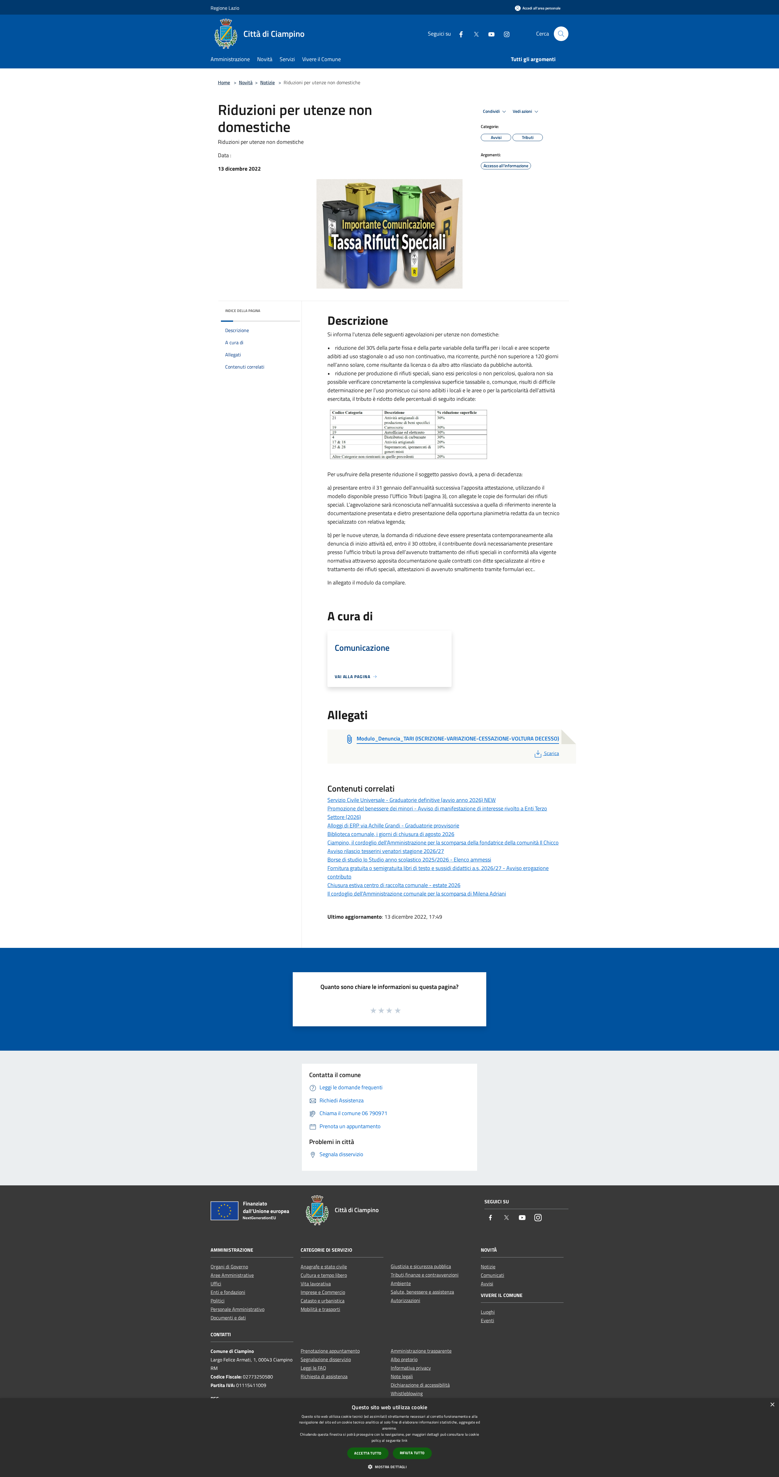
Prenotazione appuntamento (330, 1350)
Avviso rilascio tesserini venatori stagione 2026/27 (385, 851)
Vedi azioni (523, 111)
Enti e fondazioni (228, 1292)
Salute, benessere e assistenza (422, 1291)
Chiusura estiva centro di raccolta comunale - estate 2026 (393, 885)
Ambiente (401, 1283)
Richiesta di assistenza (324, 1376)
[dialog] (389, 1437)
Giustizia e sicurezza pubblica (421, 1266)
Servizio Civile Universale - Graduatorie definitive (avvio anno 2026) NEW (411, 800)
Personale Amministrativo (237, 1309)
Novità (246, 82)
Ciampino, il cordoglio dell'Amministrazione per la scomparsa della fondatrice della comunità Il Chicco (443, 842)
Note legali (402, 1376)
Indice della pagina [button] (242, 311)
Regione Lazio (225, 8)
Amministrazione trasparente (421, 1350)
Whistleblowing (407, 1393)
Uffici (216, 1283)
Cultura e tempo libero (324, 1275)
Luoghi (488, 1312)
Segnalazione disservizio (326, 1359)
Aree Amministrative (232, 1275)
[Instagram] (504, 33)
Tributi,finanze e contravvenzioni (425, 1274)
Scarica (551, 753)
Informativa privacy (411, 1367)
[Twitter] (474, 33)
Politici (218, 1300)
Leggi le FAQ (313, 1367)
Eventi (487, 1320)
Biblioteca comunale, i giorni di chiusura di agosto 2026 (390, 834)
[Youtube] (489, 33)
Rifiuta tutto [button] (412, 1453)
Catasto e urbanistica (322, 1300)
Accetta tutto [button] (367, 1453)
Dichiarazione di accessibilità (420, 1385)
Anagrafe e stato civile (324, 1266)
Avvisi (487, 1283)
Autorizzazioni (405, 1300)
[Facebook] (458, 33)
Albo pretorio (404, 1359)
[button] (389, 1467)
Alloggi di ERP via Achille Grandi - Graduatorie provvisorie (393, 825)
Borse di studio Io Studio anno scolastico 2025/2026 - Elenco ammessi (409, 859)
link (404, 1440)
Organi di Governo (229, 1266)
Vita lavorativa (316, 1283)
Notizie (267, 82)
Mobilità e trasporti (320, 1309)
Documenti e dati (228, 1317)
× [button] (772, 1404)
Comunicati (492, 1275)
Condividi (492, 111)
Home (224, 82)
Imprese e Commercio (323, 1292)
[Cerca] (561, 33)
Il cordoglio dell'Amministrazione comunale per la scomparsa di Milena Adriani (416, 893)
